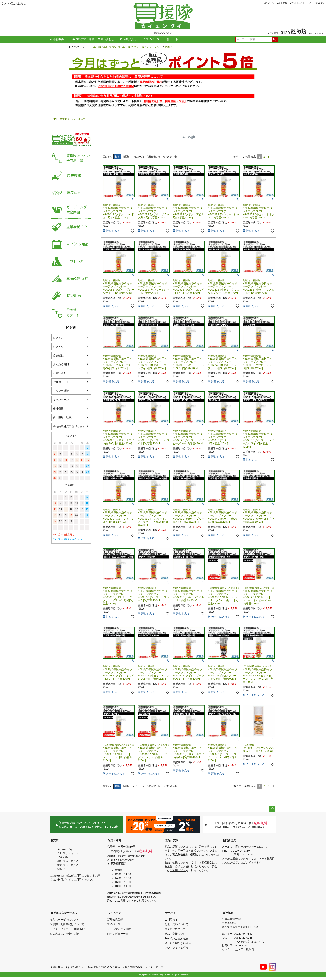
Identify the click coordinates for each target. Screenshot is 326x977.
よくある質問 (61, 364)
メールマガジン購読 (119, 928)
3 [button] (268, 156)
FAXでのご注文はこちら (249, 941)
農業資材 (71, 192)
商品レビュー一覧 (117, 933)
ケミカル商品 (78, 119)
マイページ (152, 39)
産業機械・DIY (71, 227)
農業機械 (64, 119)
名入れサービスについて (64, 919)
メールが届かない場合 (178, 943)
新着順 (126, 156)
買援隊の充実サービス (64, 912)
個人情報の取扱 (62, 417)
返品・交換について (176, 933)
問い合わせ (107, 39)
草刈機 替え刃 (111, 46)
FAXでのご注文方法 (176, 938)
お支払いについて (175, 928)
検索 (275, 39)
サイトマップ (155, 967)
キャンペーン (61, 399)
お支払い (56, 840)
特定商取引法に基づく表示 (69, 426)
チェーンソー (154, 46)
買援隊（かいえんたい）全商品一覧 (71, 158)
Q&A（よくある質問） (178, 947)
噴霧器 (168, 46)
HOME (54, 119)
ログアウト (59, 346)
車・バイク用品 (71, 244)
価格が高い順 (170, 156)
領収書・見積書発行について (67, 924)
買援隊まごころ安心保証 (64, 933)
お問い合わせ (61, 373)
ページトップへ (272, 809)
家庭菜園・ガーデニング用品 (71, 210)
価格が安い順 (153, 156)
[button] (273, 156)
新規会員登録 (115, 919)
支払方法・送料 (85, 39)
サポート (170, 912)
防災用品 (71, 295)
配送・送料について (176, 924)
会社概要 (58, 39)
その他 (71, 312)
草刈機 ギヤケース (133, 46)
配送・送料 (114, 840)
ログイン (269, 3)
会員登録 (282, 3)
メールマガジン (316, 3)
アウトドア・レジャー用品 (71, 261)
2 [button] (264, 156)
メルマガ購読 (61, 390)
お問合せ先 (229, 840)
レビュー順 (138, 156)
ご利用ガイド (298, 3)
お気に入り (130, 39)
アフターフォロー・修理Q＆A (67, 928)
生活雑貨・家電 (71, 278)
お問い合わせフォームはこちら (251, 846)
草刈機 (97, 46)
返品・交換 (171, 840)
